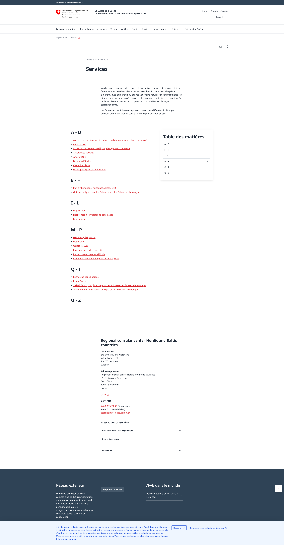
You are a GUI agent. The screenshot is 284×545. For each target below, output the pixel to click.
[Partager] (226, 46)
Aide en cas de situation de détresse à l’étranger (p (99, 139)
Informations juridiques (67, 539)
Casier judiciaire (81, 165)
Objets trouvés (80, 245)
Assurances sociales (83, 152)
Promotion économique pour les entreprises (96, 258)
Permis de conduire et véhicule (89, 254)
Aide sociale (79, 144)
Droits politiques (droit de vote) (89, 169)
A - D (166, 144)
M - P (166, 161)
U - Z (166, 173)
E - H (166, 149)
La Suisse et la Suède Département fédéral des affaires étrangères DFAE (120, 12)
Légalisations (80, 210)
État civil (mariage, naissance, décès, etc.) (94, 187)
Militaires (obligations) (84, 237)
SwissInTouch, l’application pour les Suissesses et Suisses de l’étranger (109, 285)
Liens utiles (79, 218)
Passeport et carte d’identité (87, 250)
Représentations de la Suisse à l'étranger (162, 495)
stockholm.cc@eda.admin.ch (115, 412)
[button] (66, 29)
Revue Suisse (80, 281)
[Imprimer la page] (220, 46)
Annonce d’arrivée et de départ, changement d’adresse (101, 148)
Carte (103, 394)
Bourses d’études (82, 161)
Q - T (166, 167)
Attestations (79, 156)
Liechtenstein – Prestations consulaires (93, 214)
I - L (166, 155)
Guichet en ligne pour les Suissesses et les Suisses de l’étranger (106, 192)
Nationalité (78, 241)
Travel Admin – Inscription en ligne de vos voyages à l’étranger (105, 289)
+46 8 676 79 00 (109, 406)
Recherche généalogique (86, 276)
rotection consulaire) (136, 139)
